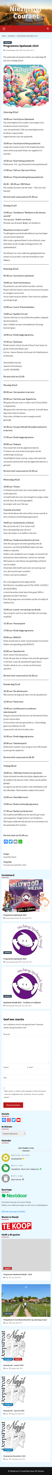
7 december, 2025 (16, 1459)
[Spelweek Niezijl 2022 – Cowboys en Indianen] (26, 983)
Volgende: (14, 863)
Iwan (6, 1278)
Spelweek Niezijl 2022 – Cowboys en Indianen (22, 1002)
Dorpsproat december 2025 (14, 1456)
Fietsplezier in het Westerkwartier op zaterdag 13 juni (25, 1320)
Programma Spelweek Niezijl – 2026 (17, 1274)
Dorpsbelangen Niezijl (12, 50)
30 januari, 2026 (16, 1414)
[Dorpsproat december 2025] (26, 1436)
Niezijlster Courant (26, 12)
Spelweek (7, 43)
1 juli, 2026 (14, 1278)
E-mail (30, 1067)
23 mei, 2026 (15, 1323)
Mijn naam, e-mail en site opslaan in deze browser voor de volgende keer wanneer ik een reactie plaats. (25, 1094)
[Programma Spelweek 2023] (26, 939)
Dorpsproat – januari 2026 (13, 1410)
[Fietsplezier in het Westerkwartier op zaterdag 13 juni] (26, 1300)
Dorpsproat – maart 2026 (13, 1365)
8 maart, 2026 (15, 1368)
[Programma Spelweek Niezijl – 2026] (26, 1255)
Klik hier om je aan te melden (13, 1211)
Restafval (16, 1180)
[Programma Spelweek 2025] (26, 895)
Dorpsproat (8, 1359)
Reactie (7, 1034)
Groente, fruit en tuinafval (25, 1169)
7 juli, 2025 (25, 918)
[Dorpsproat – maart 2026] (26, 1346)
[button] (4, 28)
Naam (6, 1067)
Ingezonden (8, 1314)
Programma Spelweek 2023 (14, 959)
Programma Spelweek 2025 (14, 915)
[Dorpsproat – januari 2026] (26, 1391)
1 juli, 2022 (25, 1006)
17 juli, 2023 (25, 962)
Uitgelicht (7, 1268)
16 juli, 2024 (26, 50)
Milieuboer (16, 1159)
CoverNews (25, 1471)
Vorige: (9, 855)
